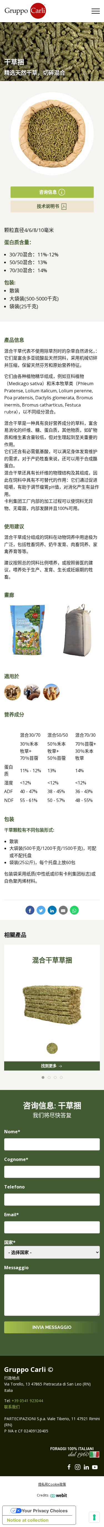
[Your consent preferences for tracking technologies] (94, 1517)
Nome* (12, 1132)
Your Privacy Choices (45, 1510)
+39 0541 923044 (27, 1400)
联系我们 (12, 1406)
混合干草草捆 (52, 960)
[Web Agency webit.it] (57, 1495)
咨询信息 (48, 192)
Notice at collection (28, 1520)
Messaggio (16, 1267)
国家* (10, 1242)
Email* (11, 1214)
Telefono (14, 1187)
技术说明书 (48, 206)
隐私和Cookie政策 (52, 1484)
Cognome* (16, 1159)
